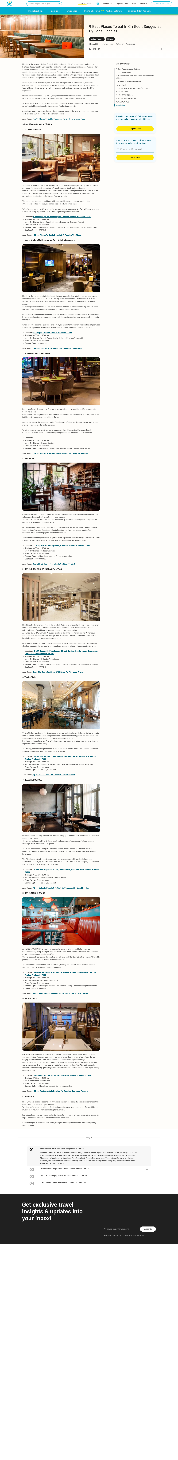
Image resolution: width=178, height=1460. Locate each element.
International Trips (35, 11)
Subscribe (135, 157)
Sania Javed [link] (130, 44)
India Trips (55, 11)
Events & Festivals (92, 11)
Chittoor (110, 39)
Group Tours (72, 11)
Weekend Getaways (113, 11)
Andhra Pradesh (97, 39)
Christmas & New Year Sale (139, 11)
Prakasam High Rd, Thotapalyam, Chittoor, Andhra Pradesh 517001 (62, 217)
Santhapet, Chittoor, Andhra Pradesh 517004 (52, 333)
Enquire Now (135, 129)
